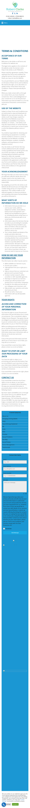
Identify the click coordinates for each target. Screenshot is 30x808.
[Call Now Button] (4, 804)
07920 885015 (20, 16)
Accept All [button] (15, 804)
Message (5, 480)
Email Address (7, 466)
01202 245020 (10, 16)
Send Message (15, 532)
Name (5, 459)
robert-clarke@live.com (15, 18)
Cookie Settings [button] (6, 804)
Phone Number (7, 473)
